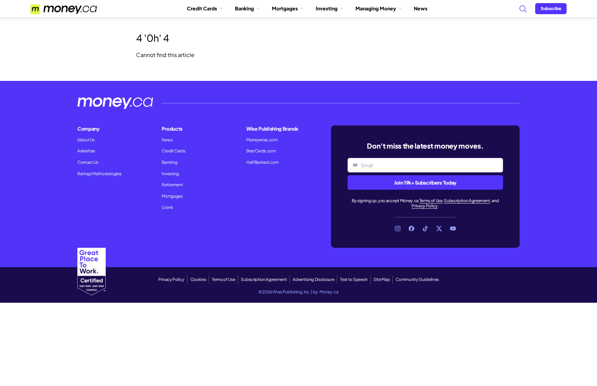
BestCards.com (261, 150)
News (420, 8)
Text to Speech (354, 279)
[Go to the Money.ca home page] (64, 8)
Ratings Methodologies (99, 173)
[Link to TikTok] (425, 228)
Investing (327, 8)
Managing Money (376, 8)
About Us (85, 139)
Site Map (381, 279)
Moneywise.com (262, 139)
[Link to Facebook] (411, 228)
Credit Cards (202, 8)
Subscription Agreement (467, 200)
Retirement (172, 184)
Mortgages (285, 8)
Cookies (198, 279)
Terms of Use (431, 200)
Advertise (86, 150)
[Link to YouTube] (453, 228)
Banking (244, 8)
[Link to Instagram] (397, 228)
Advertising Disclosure (313, 279)
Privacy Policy (424, 205)
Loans (167, 207)
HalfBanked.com (262, 162)
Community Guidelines (417, 279)
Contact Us (87, 162)
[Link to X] (439, 228)
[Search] (523, 9)
